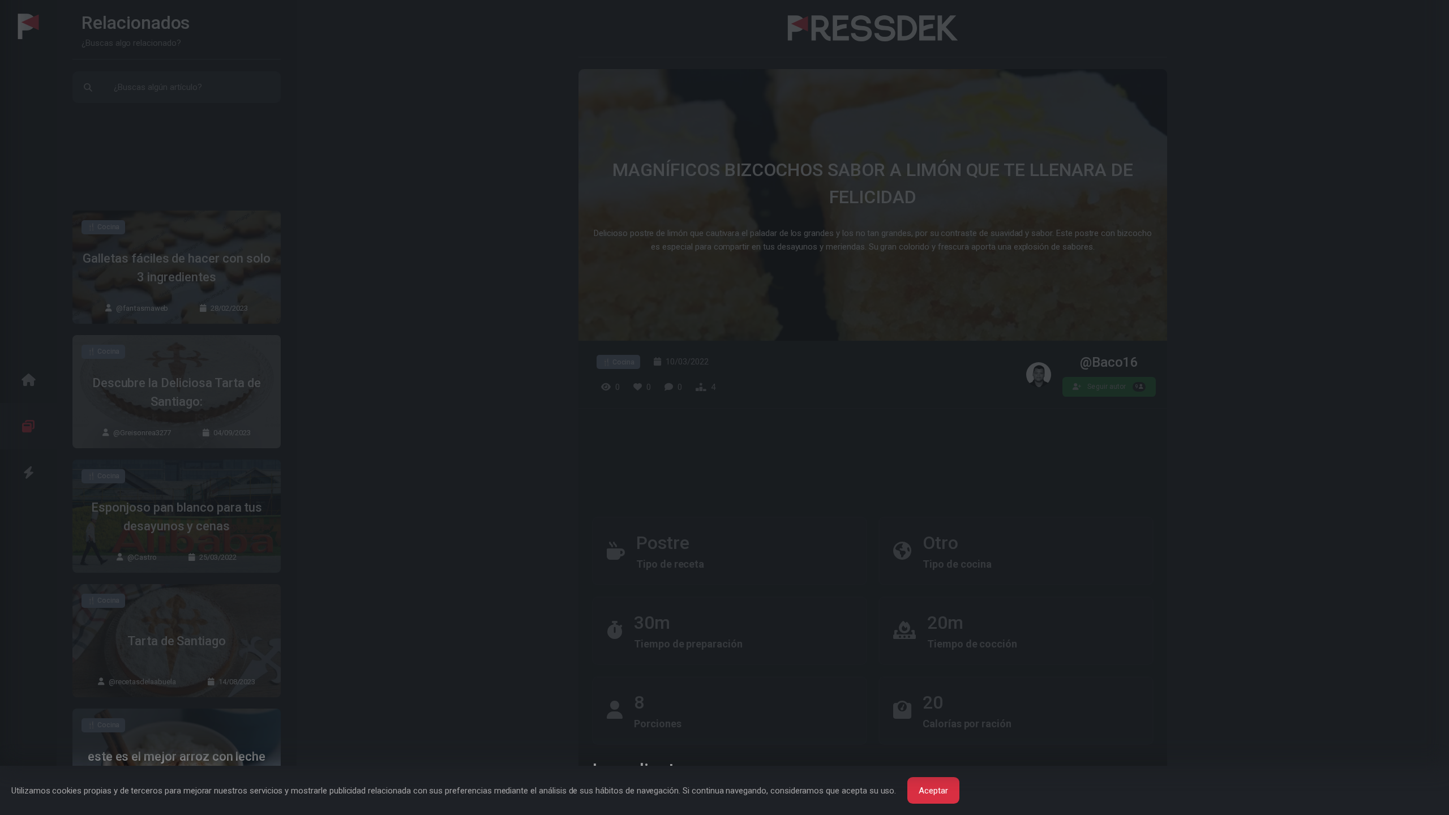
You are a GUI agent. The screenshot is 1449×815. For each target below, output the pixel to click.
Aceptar (933, 791)
